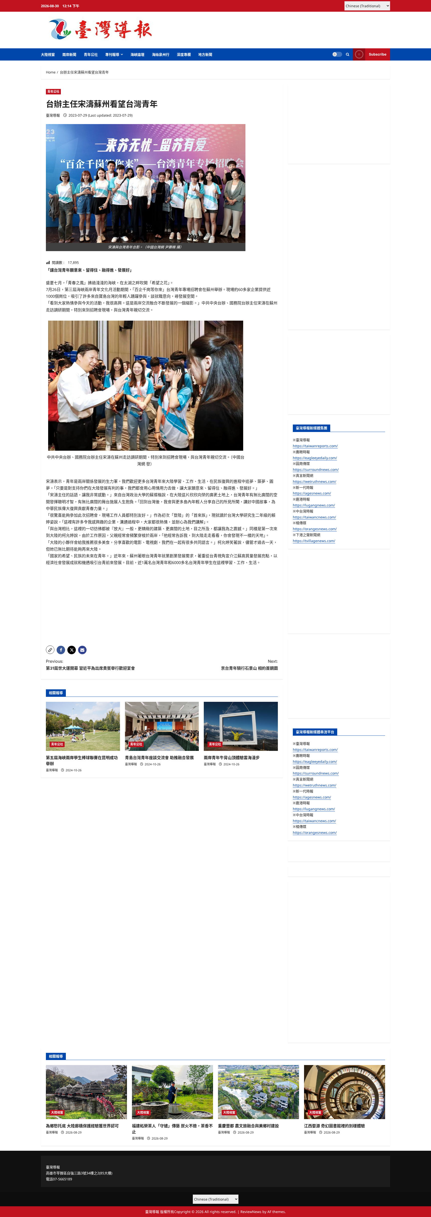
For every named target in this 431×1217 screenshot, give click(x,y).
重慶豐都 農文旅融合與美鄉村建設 (248, 1125)
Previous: (90, 664)
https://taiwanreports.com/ (315, 445)
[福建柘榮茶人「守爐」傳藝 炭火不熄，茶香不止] (172, 1092)
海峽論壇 (137, 54)
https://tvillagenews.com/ (314, 540)
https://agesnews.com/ (312, 493)
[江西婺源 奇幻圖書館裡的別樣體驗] (344, 1092)
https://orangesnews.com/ (315, 528)
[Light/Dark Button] (337, 54)
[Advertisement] (162, 607)
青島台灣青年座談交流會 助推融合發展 (159, 757)
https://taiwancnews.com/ (314, 517)
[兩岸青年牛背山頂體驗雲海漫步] (241, 726)
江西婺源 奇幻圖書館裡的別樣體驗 (334, 1125)
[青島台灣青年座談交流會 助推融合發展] (162, 726)
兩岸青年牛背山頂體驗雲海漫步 (232, 757)
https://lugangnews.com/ (314, 505)
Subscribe (377, 54)
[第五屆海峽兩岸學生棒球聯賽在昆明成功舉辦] (83, 726)
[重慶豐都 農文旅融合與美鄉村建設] (258, 1092)
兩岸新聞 (69, 54)
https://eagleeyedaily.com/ (315, 457)
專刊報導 (112, 54)
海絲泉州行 (160, 54)
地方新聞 (205, 54)
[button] (347, 54)
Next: (249, 664)
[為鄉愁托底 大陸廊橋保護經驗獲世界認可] (86, 1092)
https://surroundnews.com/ (316, 469)
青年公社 (91, 54)
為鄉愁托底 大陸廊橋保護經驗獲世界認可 (82, 1125)
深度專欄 (184, 54)
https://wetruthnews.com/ (314, 481)
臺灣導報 (53, 115)
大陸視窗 (48, 54)
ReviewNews (250, 1211)
